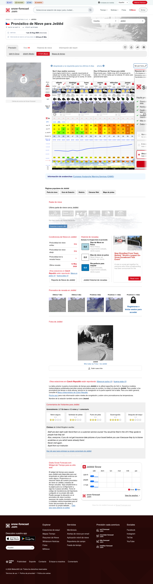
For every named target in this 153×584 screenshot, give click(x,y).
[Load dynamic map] (23, 79)
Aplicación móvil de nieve (78, 537)
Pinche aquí (53, 395)
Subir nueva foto (97, 368)
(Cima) (14, 54)
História (81, 192)
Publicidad (21, 561)
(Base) (43, 54)
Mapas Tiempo (49, 533)
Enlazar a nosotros (57, 561)
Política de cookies (44, 573)
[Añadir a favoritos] (125, 47)
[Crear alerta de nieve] (131, 47)
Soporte (32, 561)
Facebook (131, 529)
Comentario (73, 561)
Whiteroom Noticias (51, 541)
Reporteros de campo (76, 541)
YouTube (130, 541)
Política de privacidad (27, 573)
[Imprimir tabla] (143, 47)
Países (8, 19)
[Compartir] (137, 47)
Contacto (42, 561)
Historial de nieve (44, 47)
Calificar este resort (54, 455)
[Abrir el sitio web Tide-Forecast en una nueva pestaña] (29, 2)
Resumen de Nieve (51, 537)
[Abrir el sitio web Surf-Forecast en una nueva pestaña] (9, 2)
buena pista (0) (62, 275)
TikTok (130, 537)
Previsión (12, 47)
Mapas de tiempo (58, 54)
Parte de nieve (52, 192)
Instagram (131, 533)
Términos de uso (11, 573)
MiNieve (46, 549)
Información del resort (68, 47)
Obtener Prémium (140, 2)
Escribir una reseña (73, 455)
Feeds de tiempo (74, 545)
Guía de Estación (68, 192)
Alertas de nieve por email (78, 533)
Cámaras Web (94, 192)
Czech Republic (20, 19)
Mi (132, 10)
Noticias (114, 10)
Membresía (71, 529)
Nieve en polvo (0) (104, 381)
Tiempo (103, 10)
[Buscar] (90, 10)
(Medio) (28, 54)
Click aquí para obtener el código (62, 506)
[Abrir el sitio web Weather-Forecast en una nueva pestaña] (39, 2)
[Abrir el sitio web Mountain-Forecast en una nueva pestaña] (19, 2)
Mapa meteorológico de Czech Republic (72, 392)
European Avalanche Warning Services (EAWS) (93, 176)
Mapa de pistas (108, 192)
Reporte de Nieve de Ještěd (63, 280)
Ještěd (33, 19)
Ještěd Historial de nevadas (95, 280)
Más (48, 108)
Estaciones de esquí (51, 529)
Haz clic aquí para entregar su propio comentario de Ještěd (68, 451)
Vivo (25, 47)
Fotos (124, 10)
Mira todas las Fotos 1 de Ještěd (95, 364)
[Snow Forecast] (16, 10)
